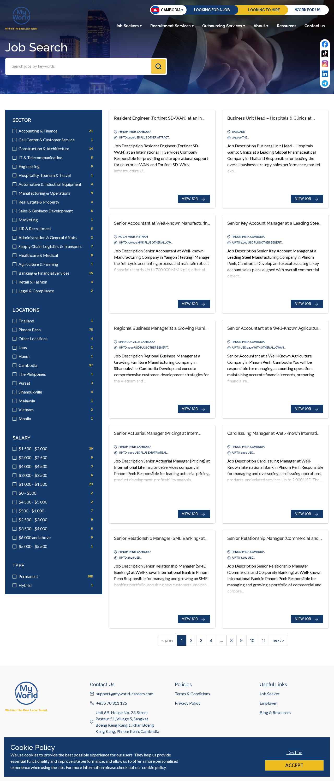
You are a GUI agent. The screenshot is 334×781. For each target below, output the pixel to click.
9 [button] (241, 640)
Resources (286, 26)
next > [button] (278, 640)
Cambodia (171, 10)
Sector (22, 120)
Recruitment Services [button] (170, 26)
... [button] (221, 640)
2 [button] (191, 640)
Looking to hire (264, 10)
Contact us (315, 26)
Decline (294, 752)
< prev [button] (167, 640)
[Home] (21, 18)
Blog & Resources (275, 712)
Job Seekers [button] (127, 26)
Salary (22, 438)
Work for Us (307, 10)
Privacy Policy (187, 703)
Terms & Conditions (192, 693)
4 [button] (211, 640)
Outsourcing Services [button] (222, 26)
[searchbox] (79, 66)
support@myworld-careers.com (124, 693)
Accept (294, 765)
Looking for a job (212, 10)
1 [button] (182, 640)
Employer (268, 703)
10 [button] (252, 640)
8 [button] (231, 640)
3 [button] (201, 640)
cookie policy (154, 767)
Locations (26, 310)
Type (18, 565)
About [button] (259, 26)
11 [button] (263, 640)
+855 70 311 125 (111, 703)
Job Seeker (269, 693)
